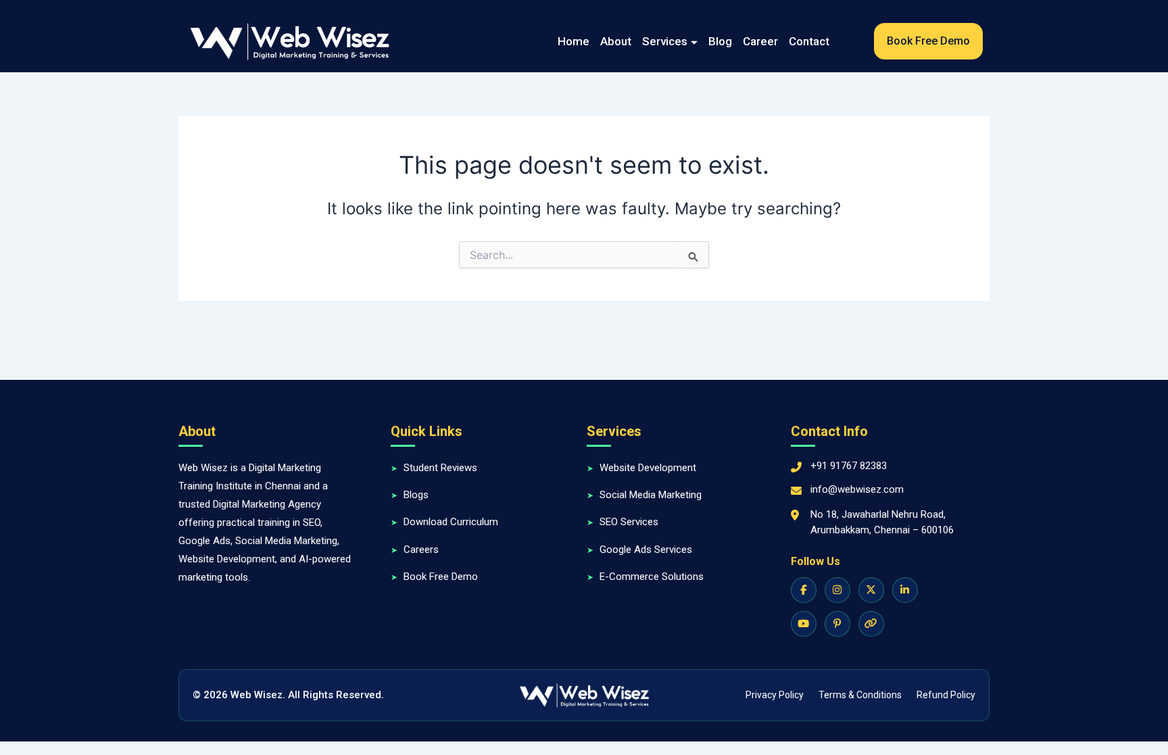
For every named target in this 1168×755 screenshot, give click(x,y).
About (615, 41)
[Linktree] (871, 624)
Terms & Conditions (860, 694)
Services (664, 41)
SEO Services (629, 522)
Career (760, 41)
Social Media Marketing (651, 495)
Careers (421, 549)
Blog (720, 41)
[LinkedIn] (905, 590)
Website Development (648, 468)
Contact (809, 41)
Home (573, 41)
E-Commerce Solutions (652, 576)
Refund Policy (946, 694)
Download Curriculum (451, 522)
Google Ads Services (646, 549)
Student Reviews (440, 468)
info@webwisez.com (857, 489)
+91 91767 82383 (848, 466)
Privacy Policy (775, 694)
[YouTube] (804, 624)
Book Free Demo (441, 576)
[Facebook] (804, 590)
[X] (871, 590)
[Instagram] (837, 590)
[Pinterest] (837, 624)
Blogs (416, 495)
